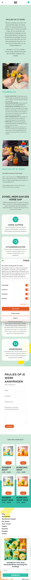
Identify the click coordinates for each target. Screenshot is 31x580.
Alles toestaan (15, 308)
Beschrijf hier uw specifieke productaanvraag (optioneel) (12, 408)
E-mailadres (8, 396)
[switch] (27, 290)
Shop (3, 514)
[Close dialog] (28, 539)
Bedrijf (6, 390)
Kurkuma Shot (21, 468)
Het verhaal (5, 521)
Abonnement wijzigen (9, 519)
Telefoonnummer (9, 402)
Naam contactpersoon (10, 384)
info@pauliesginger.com (22, 177)
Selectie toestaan (15, 313)
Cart (28, 2)
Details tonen (23, 304)
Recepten (5, 531)
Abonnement (6, 516)
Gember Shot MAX (7, 499)
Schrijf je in (15, 575)
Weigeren (15, 318)
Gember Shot (6, 468)
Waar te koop (6, 524)
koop (8, 463)
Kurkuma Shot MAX (22, 499)
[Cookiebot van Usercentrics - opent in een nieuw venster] (23, 261)
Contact (4, 534)
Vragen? (4, 526)
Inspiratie (5, 529)
